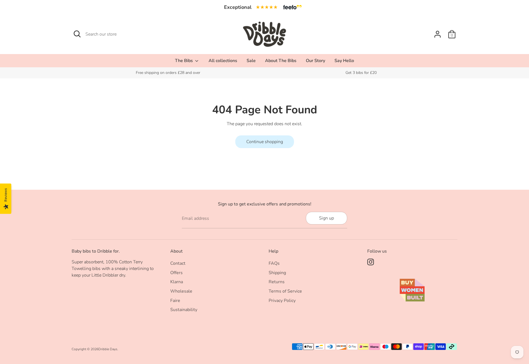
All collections (223, 61)
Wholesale (181, 291)
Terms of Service (285, 291)
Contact (177, 263)
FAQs (274, 263)
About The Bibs (280, 61)
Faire (175, 301)
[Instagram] (370, 262)
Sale (251, 61)
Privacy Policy (282, 301)
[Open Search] (77, 33)
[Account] (437, 34)
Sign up (326, 218)
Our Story (315, 61)
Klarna (176, 282)
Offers (176, 273)
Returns (277, 282)
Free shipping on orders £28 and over (168, 72)
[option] (168, 72)
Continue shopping (264, 142)
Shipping (277, 273)
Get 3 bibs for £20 (361, 72)
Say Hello (344, 61)
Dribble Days (107, 349)
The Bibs (184, 61)
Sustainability (183, 310)
